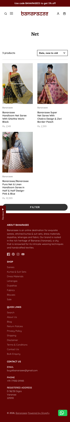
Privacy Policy (14, 330)
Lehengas (12, 280)
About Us (12, 317)
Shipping (11, 335)
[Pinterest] (13, 254)
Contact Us (13, 349)
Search (10, 312)
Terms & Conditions (17, 344)
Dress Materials (15, 276)
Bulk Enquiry (13, 353)
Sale (9, 299)
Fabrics (11, 290)
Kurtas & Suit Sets (16, 271)
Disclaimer (12, 340)
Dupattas (12, 285)
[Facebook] (8, 254)
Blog (9, 321)
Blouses (11, 294)
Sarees (10, 267)
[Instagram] (18, 254)
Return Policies (15, 326)
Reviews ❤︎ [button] (2, 214)
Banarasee (21, 412)
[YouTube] (22, 254)
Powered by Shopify (38, 412)
